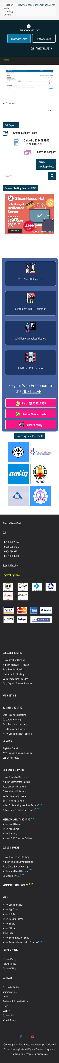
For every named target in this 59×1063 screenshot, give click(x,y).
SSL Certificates (11, 757)
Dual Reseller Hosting (13, 674)
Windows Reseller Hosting (16, 664)
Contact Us (8, 1015)
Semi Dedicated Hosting (15, 724)
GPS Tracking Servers (13, 800)
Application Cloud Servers (15, 871)
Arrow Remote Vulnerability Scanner (20, 942)
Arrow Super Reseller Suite (16, 937)
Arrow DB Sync (10, 833)
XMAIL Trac (8, 933)
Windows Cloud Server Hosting (18, 861)
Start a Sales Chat (12, 523)
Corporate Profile (11, 987)
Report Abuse (9, 1020)
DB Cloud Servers (11, 876)
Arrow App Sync (10, 909)
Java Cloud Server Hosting (15, 866)
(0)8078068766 (11, 556)
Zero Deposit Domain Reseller (17, 683)
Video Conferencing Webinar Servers (20, 805)
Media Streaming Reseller (15, 679)
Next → (52, 110)
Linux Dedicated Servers (15, 777)
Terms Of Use (9, 968)
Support (6, 1010)
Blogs (5, 1006)
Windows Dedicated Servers (16, 782)
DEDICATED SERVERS (13, 770)
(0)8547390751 (11, 551)
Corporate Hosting (12, 719)
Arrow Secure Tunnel (13, 919)
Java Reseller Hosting (13, 669)
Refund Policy (9, 963)
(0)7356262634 (11, 542)
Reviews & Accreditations (15, 1001)
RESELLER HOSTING (12, 653)
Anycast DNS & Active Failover (18, 838)
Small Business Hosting (14, 714)
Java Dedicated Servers (14, 786)
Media (5, 996)
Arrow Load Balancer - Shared (17, 733)
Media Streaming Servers (15, 796)
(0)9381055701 (11, 546)
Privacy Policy (9, 959)
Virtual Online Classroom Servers (19, 810)
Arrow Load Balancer (13, 824)
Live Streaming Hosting (14, 729)
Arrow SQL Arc (10, 928)
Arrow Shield (9, 923)
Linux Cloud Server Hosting (16, 857)
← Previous (9, 103)
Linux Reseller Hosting (14, 660)
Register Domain (11, 748)
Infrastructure (10, 992)
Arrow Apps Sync (11, 829)
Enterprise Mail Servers (14, 791)
